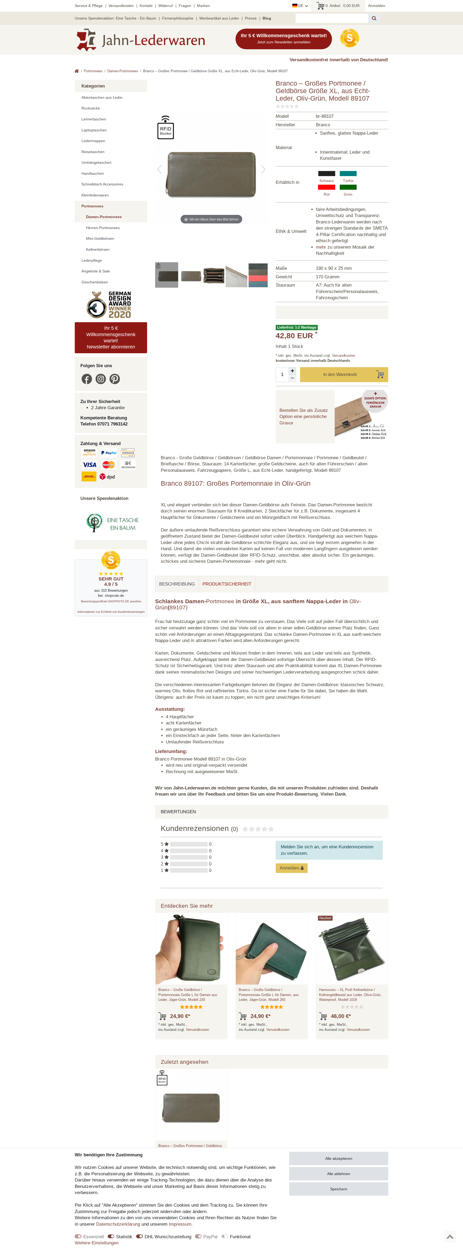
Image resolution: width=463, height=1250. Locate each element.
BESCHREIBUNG (177, 584)
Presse (251, 18)
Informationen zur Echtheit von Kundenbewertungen (111, 611)
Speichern (338, 1189)
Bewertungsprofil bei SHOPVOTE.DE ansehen (111, 601)
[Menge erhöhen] (292, 371)
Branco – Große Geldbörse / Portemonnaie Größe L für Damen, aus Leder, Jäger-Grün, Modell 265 (269, 995)
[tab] (177, 584)
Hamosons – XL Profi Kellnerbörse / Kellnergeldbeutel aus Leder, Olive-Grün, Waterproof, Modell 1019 (350, 995)
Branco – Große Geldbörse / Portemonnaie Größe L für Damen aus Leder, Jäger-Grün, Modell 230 (187, 995)
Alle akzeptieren (338, 1158)
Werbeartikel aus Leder (219, 18)
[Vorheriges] (159, 169)
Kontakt (146, 5)
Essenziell (93, 1236)
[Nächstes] (263, 169)
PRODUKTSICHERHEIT (227, 584)
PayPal (210, 1236)
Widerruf (165, 5)
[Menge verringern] (292, 378)
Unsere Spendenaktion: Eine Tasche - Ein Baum (115, 18)
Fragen (185, 5)
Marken (203, 5)
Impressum (180, 1224)
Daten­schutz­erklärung (118, 1224)
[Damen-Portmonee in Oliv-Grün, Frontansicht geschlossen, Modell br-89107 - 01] (168, 275)
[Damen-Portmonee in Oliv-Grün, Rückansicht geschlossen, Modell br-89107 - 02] (191, 275)
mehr (321, 247)
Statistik (124, 1236)
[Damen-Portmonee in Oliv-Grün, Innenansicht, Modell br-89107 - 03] (214, 275)
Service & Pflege (89, 5)
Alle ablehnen (338, 1174)
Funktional (240, 1236)
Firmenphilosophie (177, 18)
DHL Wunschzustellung (168, 1236)
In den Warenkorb (340, 374)
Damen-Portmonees (122, 71)
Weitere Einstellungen (96, 1242)
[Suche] (374, 18)
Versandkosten (121, 5)
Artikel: (343, 5)
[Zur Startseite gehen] (76, 72)
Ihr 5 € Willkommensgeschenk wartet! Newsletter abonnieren (111, 337)
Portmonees (93, 71)
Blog (267, 18)
